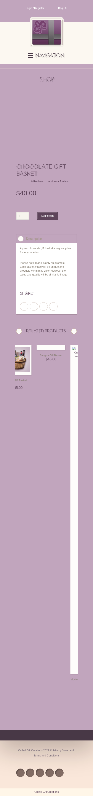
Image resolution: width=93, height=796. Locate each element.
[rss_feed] (20, 773)
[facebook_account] (24, 306)
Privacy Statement (63, 750)
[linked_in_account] (53, 306)
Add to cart (47, 215)
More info (35, 373)
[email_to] (49, 773)
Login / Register (35, 8)
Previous (19, 331)
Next (74, 331)
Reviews (37, 181)
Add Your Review (58, 181)
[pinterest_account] (43, 306)
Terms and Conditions (46, 755)
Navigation (49, 56)
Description (34, 238)
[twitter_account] (34, 306)
